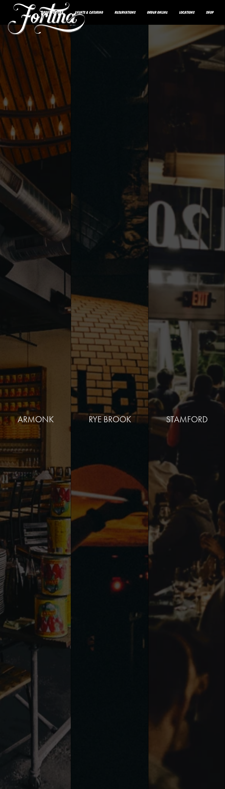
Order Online (157, 12)
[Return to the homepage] (46, 24)
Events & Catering (89, 12)
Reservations (125, 12)
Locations (187, 12)
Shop (210, 12)
